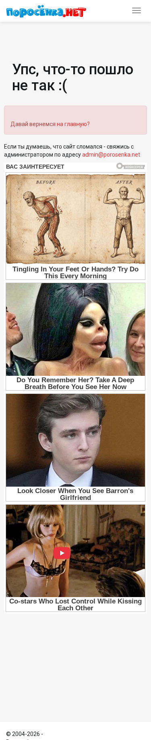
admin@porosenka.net (111, 154)
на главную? (73, 124)
